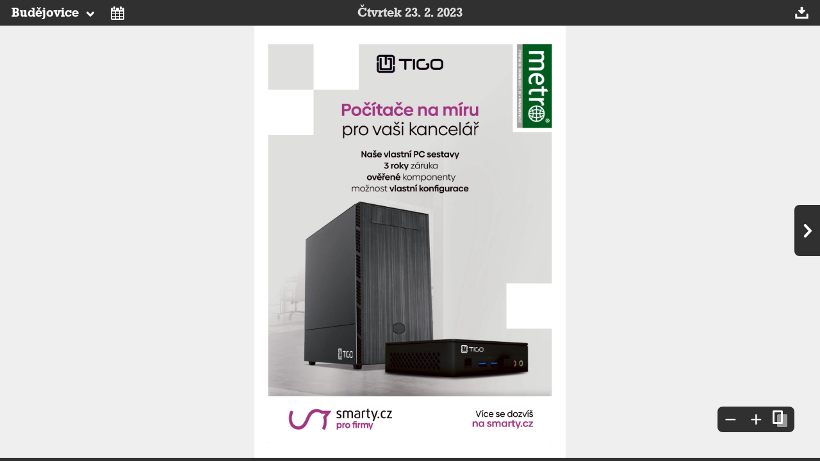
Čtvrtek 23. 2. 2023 (410, 12)
